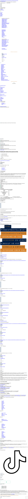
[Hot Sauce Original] (2, 355)
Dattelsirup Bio (2, 263)
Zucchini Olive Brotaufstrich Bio (4, 315)
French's (3, 403)
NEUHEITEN (3, 48)
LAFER (2, 75)
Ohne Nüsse (3, 33)
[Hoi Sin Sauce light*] (3, 332)
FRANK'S (2, 67)
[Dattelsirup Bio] (13, 260)
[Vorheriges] (1, 139)
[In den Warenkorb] (1, 262)
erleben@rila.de (2, 387)
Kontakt (3, 435)
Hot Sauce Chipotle (2, 366)
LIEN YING (2, 71)
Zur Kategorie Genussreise (3, 92)
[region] (14, 128)
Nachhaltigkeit (3, 424)
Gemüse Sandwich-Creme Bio (3, 327)
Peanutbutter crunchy (2, 293)
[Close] (0, 498)
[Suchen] (8, 2)
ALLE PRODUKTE (4, 49)
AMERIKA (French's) (4, 20)
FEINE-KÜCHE (3, 74)
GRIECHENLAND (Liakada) (5, 23)
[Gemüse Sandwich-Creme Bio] (14, 324)
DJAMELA (2, 66)
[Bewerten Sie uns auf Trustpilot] (5, 483)
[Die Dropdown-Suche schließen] (9, 2)
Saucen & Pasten (4, 44)
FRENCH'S (2, 68)
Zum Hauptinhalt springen (3, 0)
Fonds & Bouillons (4, 41)
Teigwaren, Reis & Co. (4, 46)
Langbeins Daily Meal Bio (5, 420)
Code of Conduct (4, 427)
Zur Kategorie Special (3, 85)
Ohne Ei (3, 31)
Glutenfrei (3, 32)
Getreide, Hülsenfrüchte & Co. (5, 42)
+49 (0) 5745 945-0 (2, 384)
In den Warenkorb (2, 162)
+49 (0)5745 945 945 (11, 447)
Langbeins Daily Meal (4, 414)
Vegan (2, 36)
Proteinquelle (3, 34)
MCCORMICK (3, 77)
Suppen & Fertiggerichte (4, 45)
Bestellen (8, 393)
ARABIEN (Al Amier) (4, 21)
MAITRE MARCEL (3, 72)
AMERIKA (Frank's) (4, 19)
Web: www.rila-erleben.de (7, 387)
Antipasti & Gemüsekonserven (5, 39)
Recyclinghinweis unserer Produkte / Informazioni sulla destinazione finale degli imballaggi (9, 495)
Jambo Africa (3, 405)
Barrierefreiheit (3, 437)
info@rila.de (1, 385)
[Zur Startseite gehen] (2, 1)
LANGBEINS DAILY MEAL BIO (5, 80)
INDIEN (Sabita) (4, 24)
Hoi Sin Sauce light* (2, 335)
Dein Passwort (2, 218)
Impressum (3, 434)
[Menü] (1, 4)
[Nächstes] (2, 139)
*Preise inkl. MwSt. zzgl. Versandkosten (5, 160)
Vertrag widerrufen (2, 392)
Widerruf (3, 432)
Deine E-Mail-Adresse (3, 217)
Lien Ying (3, 407)
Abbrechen (1, 220)
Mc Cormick (3, 415)
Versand (3, 431)
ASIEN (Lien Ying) (4, 22)
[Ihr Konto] (1, 6)
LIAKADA (2, 70)
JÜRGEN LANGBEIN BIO (4, 79)
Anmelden (1, 9)
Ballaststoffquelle (4, 30)
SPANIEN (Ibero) (4, 27)
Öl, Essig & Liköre (4, 43)
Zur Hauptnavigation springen (14, 0)
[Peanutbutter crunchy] (12, 290)
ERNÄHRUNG (4, 29)
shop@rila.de (1, 390)
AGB (2, 433)
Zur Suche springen (8, 0)
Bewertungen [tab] (4, 169)
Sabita (2, 409)
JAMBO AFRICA (3, 69)
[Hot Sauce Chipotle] (2, 363)
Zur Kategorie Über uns (3, 95)
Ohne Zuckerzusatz (4, 35)
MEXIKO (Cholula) (4, 26)
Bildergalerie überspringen (3, 106)
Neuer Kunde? (5, 216)
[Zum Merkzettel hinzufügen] (3, 55)
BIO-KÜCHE (2, 78)
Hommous (1, 343)
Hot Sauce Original (4, 57)
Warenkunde (3, 425)
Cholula (3, 401)
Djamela (3, 402)
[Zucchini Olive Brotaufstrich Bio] (4, 312)
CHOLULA (2, 65)
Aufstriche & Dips (4, 40)
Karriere (3, 426)
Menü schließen (3, 171)
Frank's (2, 404)
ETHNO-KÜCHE (3, 64)
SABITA (2, 73)
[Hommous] (14, 340)
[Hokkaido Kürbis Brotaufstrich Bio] (8, 145)
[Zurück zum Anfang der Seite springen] (1, 497)
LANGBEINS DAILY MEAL (4, 76)
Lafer (2, 413)
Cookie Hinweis (4, 436)
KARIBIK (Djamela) (4, 25)
